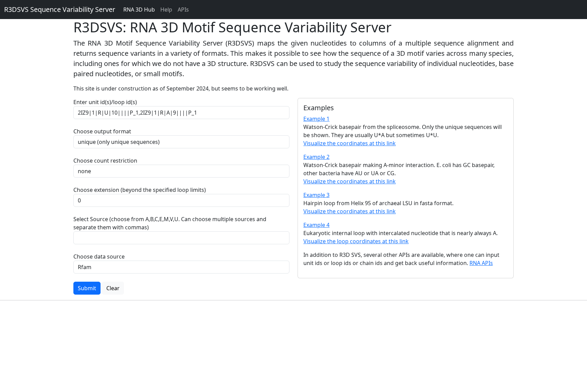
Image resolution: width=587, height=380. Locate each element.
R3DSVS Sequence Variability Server (59, 9)
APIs (183, 9)
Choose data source (99, 256)
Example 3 (316, 195)
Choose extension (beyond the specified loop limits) (139, 190)
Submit (87, 288)
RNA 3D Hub (139, 9)
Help (166, 9)
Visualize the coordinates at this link (349, 143)
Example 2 (316, 157)
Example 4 (316, 225)
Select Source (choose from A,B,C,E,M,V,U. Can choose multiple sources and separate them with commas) (169, 223)
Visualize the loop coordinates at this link (356, 241)
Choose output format (102, 131)
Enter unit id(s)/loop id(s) (106, 102)
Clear (113, 288)
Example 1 (316, 118)
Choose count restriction (105, 160)
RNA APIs (481, 263)
